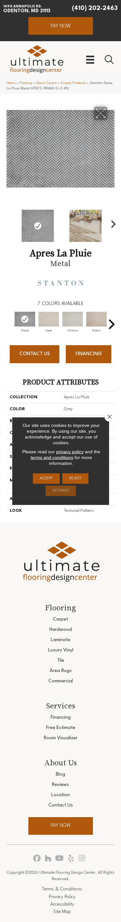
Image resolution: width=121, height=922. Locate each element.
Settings (60, 491)
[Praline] (96, 319)
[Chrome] (73, 319)
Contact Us (34, 354)
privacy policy (70, 451)
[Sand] (49, 319)
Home (10, 83)
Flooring (25, 83)
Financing (89, 354)
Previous (9, 222)
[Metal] (25, 319)
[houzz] (48, 858)
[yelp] (71, 858)
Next (111, 222)
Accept (46, 478)
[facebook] (37, 858)
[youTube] (59, 858)
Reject (75, 478)
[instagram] (82, 858)
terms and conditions (52, 457)
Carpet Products (73, 83)
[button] (60, 26)
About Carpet (46, 83)
